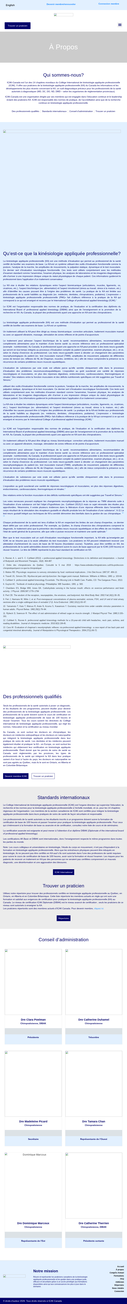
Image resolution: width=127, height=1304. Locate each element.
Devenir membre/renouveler (61, 4)
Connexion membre (109, 3)
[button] (119, 24)
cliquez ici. (99, 908)
